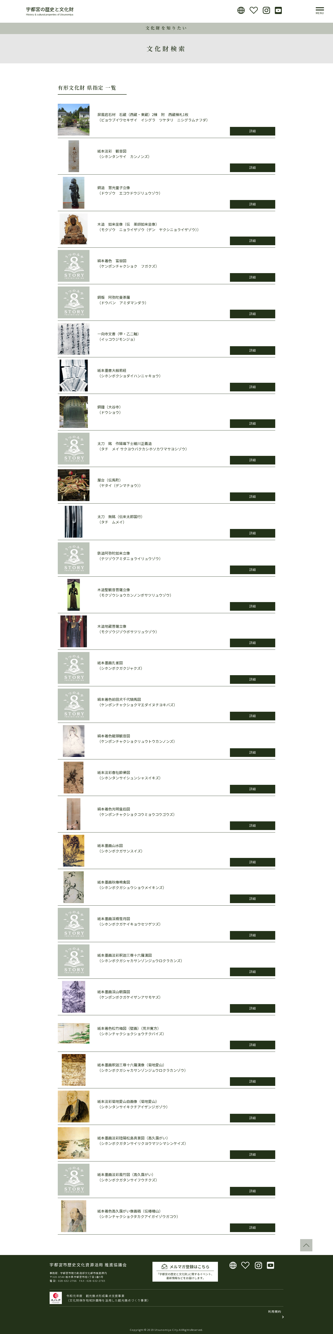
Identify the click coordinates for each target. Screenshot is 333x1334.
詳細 (252, 131)
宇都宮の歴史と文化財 (50, 9)
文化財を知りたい (166, 28)
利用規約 (274, 1311)
